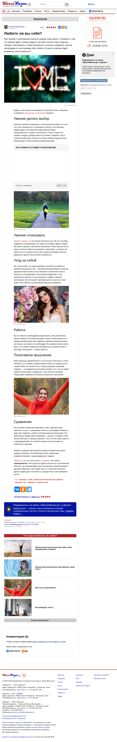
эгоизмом (45, 461)
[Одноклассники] (62, 27)
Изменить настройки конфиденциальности (18, 737)
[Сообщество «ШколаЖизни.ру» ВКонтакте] (95, 11)
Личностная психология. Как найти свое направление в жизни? (53, 548)
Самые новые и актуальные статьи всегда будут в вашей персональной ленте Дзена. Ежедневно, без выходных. (96, 70)
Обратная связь (100, 678)
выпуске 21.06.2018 (30, 524)
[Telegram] (66, 27)
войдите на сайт (59, 642)
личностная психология (44, 480)
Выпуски (16, 11)
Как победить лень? (44, 607)
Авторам (79, 682)
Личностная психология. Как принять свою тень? (55, 568)
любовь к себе (25, 480)
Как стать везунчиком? (45, 588)
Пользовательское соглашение (13, 718)
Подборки (27, 11)
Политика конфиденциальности (14, 716)
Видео (83, 11)
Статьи (38, 11)
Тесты (47, 11)
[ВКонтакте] (59, 27)
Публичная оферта (83, 685)
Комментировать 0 (22, 496)
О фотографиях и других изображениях (17, 722)
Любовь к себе (20, 461)
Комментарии (58, 11)
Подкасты (72, 11)
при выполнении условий (40, 727)
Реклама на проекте (101, 675)
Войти (92, 4)
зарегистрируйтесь (40, 642)
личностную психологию (35, 113)
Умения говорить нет (22, 241)
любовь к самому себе (37, 482)
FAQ (77, 678)
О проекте (79, 675)
